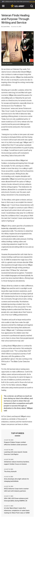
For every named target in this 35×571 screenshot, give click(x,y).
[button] (1, 3)
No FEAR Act (9, 565)
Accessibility (20, 563)
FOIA (29, 563)
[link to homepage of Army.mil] (17, 5)
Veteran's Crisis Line (23, 565)
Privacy (26, 560)
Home (8, 560)
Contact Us (16, 560)
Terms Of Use (8, 563)
